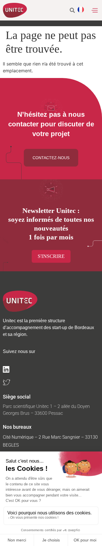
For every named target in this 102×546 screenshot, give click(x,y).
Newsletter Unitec (49, 210)
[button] (94, 10)
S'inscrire (51, 256)
